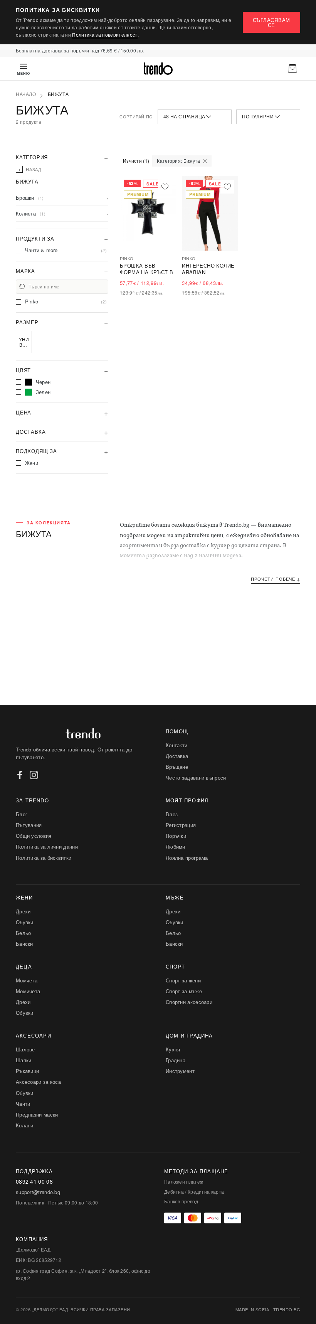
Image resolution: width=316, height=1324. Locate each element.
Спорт (175, 966)
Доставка (177, 756)
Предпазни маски (37, 1114)
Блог (21, 814)
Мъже (175, 897)
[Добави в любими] (165, 187)
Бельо (23, 933)
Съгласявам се (272, 22)
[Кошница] (292, 68)
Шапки (24, 1060)
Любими (175, 846)
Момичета (28, 991)
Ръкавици (27, 1071)
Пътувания (29, 825)
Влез (172, 814)
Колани (25, 1125)
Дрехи (23, 911)
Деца (24, 966)
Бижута (58, 94)
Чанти (23, 1103)
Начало (26, 94)
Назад (29, 169)
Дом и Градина (189, 1035)
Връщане (177, 766)
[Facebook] (20, 775)
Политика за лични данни (47, 846)
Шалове (25, 1049)
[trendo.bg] (158, 68)
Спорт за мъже (184, 991)
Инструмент (180, 1071)
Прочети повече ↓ (275, 579)
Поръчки (176, 835)
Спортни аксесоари (189, 1002)
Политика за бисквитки (43, 857)
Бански (24, 943)
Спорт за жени (183, 980)
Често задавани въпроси (196, 777)
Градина (175, 1060)
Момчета (26, 980)
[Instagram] (34, 775)
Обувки (25, 922)
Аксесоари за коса (38, 1081)
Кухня (173, 1049)
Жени (24, 897)
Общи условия (34, 835)
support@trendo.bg (38, 1192)
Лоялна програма (187, 857)
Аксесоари (33, 1035)
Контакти (176, 745)
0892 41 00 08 (34, 1181)
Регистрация (181, 825)
